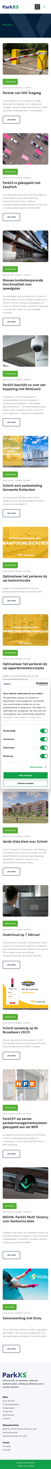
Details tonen (36, 767)
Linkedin (7, 1446)
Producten (8, 1411)
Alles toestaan (25, 775)
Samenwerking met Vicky (15, 1436)
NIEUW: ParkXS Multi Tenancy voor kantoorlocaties (20, 1430)
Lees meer (11, 120)
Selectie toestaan (25, 783)
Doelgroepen (9, 1408)
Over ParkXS (9, 1401)
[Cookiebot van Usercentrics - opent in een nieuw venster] (36, 684)
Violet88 (31, 1466)
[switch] (44, 739)
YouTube (7, 1450)
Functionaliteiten (11, 1404)
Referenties (8, 1415)
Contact (6, 1418)
